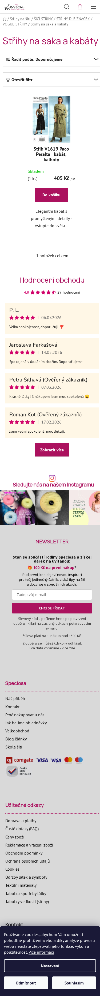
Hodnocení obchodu (52, 280)
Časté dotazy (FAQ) (22, 828)
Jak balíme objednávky (26, 722)
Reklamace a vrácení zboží (29, 845)
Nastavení (50, 965)
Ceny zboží (14, 837)
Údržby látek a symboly (26, 877)
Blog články (16, 739)
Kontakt (12, 706)
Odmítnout (26, 983)
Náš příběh (15, 698)
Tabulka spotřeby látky (25, 893)
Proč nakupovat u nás (25, 714)
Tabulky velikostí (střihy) (27, 901)
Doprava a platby (20, 820)
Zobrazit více (52, 449)
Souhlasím (74, 983)
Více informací (41, 952)
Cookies (12, 869)
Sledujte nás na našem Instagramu (53, 484)
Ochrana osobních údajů (27, 861)
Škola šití (13, 747)
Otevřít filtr (22, 79)
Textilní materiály (21, 885)
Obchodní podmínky (23, 853)
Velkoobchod (17, 730)
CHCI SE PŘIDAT (52, 608)
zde (72, 648)
